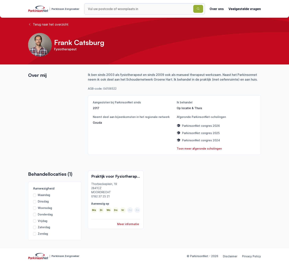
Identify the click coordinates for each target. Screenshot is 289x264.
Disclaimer (230, 256)
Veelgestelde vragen (244, 9)
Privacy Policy (251, 256)
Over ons (217, 9)
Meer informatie (128, 224)
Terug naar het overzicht (50, 24)
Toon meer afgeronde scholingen (199, 148)
